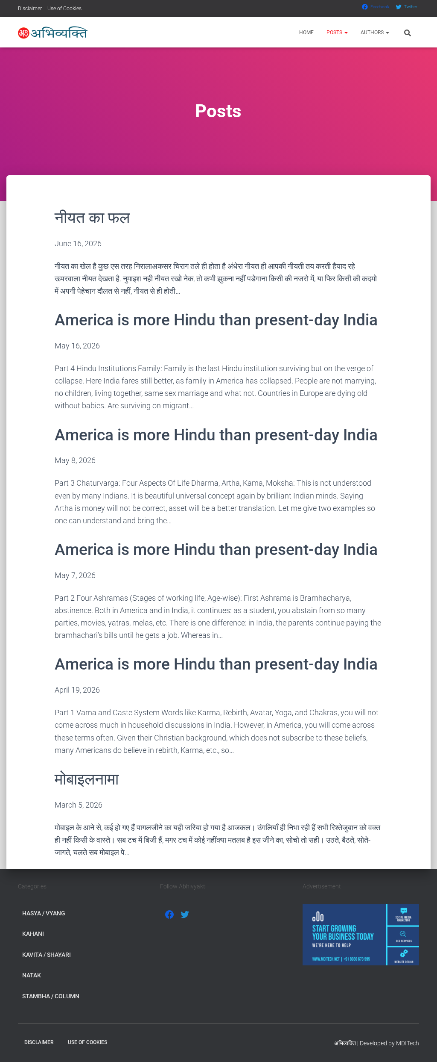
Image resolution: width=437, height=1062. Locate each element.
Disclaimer (30, 9)
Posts (335, 32)
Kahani (33, 933)
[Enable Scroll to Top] (420, 1045)
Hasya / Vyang (43, 913)
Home (306, 32)
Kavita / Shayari (46, 954)
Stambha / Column (50, 996)
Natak (31, 975)
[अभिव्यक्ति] (53, 32)
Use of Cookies (64, 9)
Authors (373, 32)
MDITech (407, 1043)
